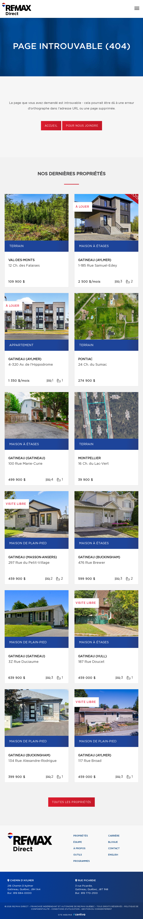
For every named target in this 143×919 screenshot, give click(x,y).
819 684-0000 (22, 893)
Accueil (51, 126)
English (113, 855)
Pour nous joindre (82, 126)
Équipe (77, 842)
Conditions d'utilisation (65, 909)
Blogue (113, 842)
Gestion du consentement (96, 909)
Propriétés (80, 836)
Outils (77, 855)
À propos (79, 848)
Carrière (114, 836)
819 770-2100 (89, 893)
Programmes (81, 861)
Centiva (79, 914)
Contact (114, 848)
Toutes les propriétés (71, 802)
